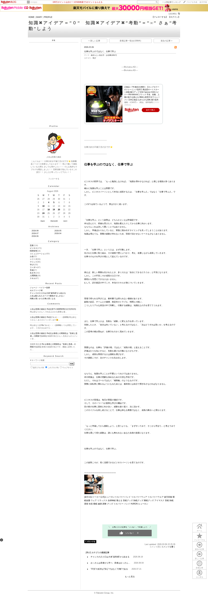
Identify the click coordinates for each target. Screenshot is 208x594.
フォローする (199, 540)
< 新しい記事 (94, 41)
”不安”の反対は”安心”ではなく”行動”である (109, 569)
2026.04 (58, 233)
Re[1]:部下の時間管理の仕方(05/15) (61, 309)
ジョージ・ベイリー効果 (40, 288)
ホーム (199, 531)
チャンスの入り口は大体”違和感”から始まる (48, 293)
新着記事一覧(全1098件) (130, 41)
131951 (173, 14)
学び (31, 265)
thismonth (54, 221)
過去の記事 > (166, 41)
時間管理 (33, 251)
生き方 (32, 273)
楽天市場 (203, 2)
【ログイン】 (174, 17)
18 (49, 209)
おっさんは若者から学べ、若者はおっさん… (110, 563)
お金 (31, 256)
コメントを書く (168, 547)
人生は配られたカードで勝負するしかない (47, 296)
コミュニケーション (38, 254)
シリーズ (33, 259)
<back (42, 221)
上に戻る (199, 577)
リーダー (33, 267)
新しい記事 (199, 558)
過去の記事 (199, 549)
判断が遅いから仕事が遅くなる (42, 299)
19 (54, 209)
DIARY (39, 17)
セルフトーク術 (36, 290)
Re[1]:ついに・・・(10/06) (58, 317)
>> (171, 2)
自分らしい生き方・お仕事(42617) (104, 55)
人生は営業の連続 (37, 309)
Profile (53, 126)
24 (43, 213)
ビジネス (33, 248)
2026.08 (35, 231)
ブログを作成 (191, 2)
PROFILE (48, 17)
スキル (32, 278)
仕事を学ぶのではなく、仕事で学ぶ (100, 51)
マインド (33, 262)
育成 (31, 270)
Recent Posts (54, 283)
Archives (53, 227)
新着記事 (199, 568)
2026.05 (58, 231)
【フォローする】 (160, 17)
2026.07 (35, 233)
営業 (31, 245)
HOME (31, 17)
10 (43, 206)
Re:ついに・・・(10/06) (51, 325)
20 (59, 209)
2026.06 (35, 236)
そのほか (33, 2)
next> (65, 221)
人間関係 (33, 276)
